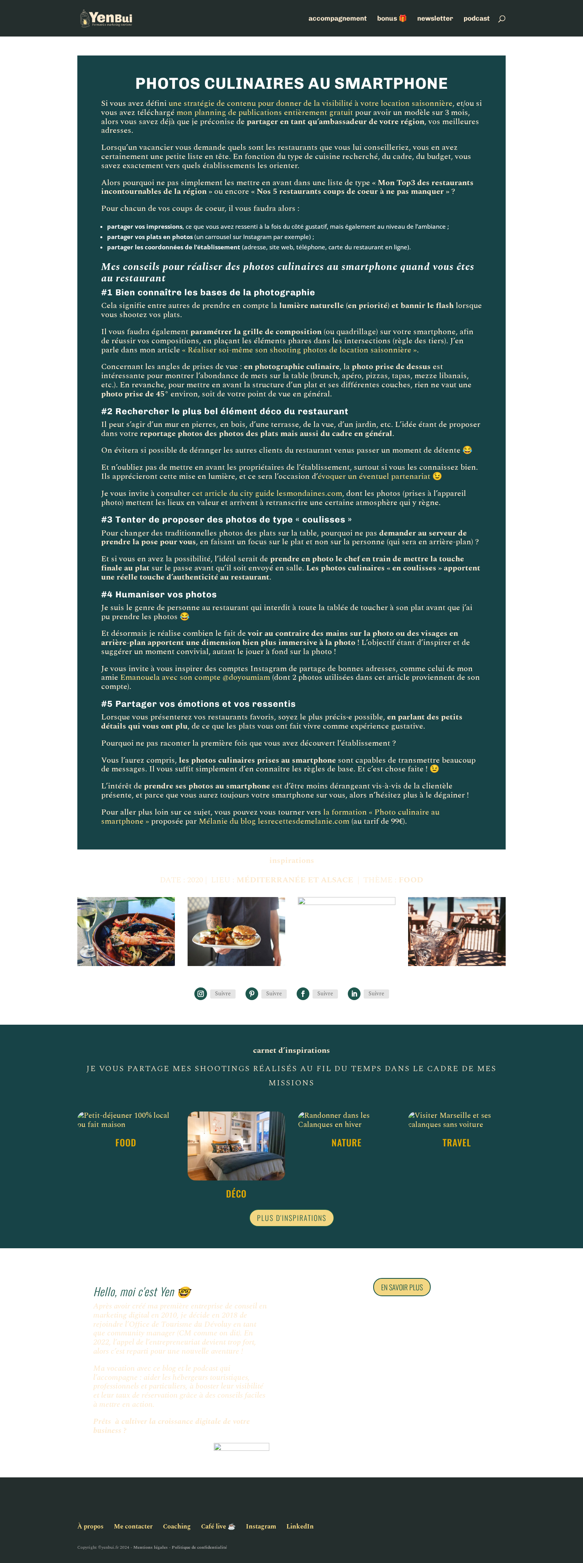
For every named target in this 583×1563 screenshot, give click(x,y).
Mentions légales (150, 1547)
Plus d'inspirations (291, 1218)
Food (125, 1142)
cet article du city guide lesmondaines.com (267, 493)
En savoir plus (402, 1287)
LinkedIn (300, 1526)
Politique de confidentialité (199, 1547)
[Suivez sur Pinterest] (251, 993)
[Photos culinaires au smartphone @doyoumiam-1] (346, 966)
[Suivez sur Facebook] (303, 993)
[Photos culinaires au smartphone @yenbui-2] (457, 966)
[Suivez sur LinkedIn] (354, 993)
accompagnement (338, 18)
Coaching (177, 1526)
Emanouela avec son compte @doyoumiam (195, 677)
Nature (347, 1142)
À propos (90, 1526)
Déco (236, 1193)
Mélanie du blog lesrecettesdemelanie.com (274, 821)
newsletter (435, 18)
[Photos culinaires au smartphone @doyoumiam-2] (236, 966)
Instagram (261, 1526)
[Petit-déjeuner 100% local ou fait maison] (126, 1121)
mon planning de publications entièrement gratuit (264, 113)
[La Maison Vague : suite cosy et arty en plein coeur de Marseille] (236, 1146)
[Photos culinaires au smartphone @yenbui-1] (126, 966)
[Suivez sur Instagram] (200, 993)
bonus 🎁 (392, 18)
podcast (477, 18)
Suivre (223, 993)
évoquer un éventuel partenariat (374, 476)
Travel (457, 1142)
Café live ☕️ (218, 1526)
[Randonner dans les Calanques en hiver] (346, 1121)
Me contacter (133, 1526)
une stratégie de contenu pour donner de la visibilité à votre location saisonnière (311, 103)
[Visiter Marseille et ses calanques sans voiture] (457, 1121)
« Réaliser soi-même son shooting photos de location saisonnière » (299, 350)
